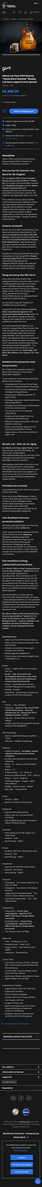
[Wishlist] (20, 12)
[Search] (14, 12)
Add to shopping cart (24, 111)
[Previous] (3, 41)
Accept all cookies (22, 1172)
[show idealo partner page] (26, 1112)
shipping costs (25, 1122)
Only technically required (21, 1164)
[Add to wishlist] (4, 111)
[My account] (25, 12)
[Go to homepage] (20, 5)
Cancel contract (9, 1082)
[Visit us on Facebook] (21, 1100)
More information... (21, 1150)
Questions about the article (17, 1036)
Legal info (7, 1076)
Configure (22, 1157)
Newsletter (7, 1087)
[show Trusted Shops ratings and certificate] (16, 1112)
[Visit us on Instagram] (13, 1100)
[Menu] (5, 12)
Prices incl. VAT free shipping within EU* (14, 96)
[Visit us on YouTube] (29, 1100)
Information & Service (12, 1071)
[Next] (38, 41)
